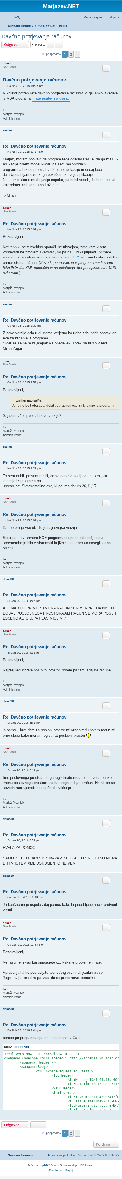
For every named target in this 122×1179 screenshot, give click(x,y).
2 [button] (71, 54)
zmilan (7, 130)
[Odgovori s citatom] (106, 68)
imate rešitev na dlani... (51, 98)
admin (7, 63)
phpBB (43, 1165)
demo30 (8, 579)
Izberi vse (22, 1047)
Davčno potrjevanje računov (36, 36)
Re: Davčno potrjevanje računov (34, 146)
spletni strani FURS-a (66, 257)
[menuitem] (15, 17)
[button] (77, 54)
